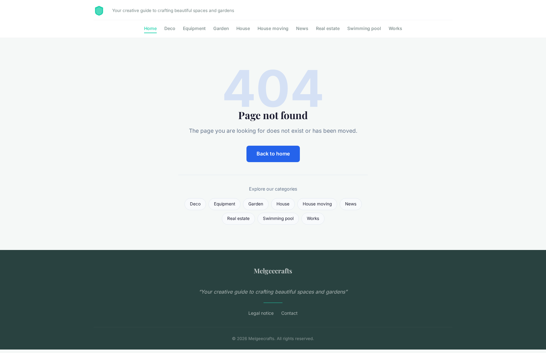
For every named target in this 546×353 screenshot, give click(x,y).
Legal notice (261, 313)
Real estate (328, 28)
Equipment (194, 28)
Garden (221, 28)
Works (395, 28)
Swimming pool (364, 28)
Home (150, 28)
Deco (169, 28)
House (243, 28)
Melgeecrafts (273, 270)
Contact (289, 313)
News (302, 28)
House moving (273, 28)
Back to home (273, 153)
